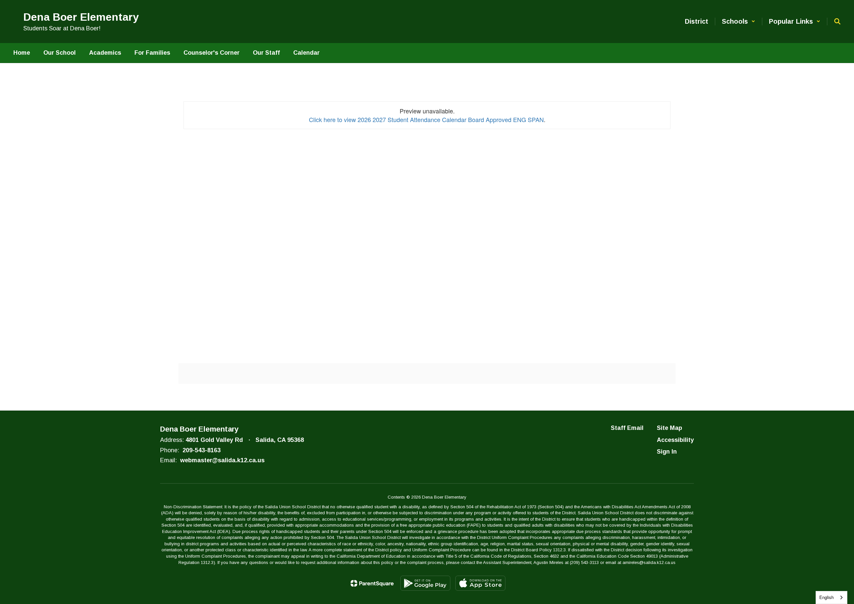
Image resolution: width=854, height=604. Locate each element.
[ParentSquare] (372, 583)
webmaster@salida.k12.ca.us (222, 460)
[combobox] (831, 597)
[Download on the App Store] (480, 583)
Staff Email (627, 428)
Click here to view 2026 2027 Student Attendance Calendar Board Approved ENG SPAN (426, 119)
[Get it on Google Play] (425, 583)
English (826, 597)
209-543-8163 (201, 450)
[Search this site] (837, 21)
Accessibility (675, 440)
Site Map (669, 428)
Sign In (667, 451)
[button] (738, 21)
